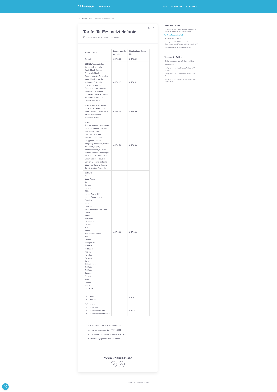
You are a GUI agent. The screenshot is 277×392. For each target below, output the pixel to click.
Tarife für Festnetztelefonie (104, 18)
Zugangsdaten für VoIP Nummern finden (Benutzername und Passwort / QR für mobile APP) (181, 43)
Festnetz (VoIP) (87, 18)
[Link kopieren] (153, 28)
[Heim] (85, 6)
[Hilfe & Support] (5, 386)
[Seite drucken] (149, 28)
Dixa (147, 382)
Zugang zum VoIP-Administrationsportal (177, 47)
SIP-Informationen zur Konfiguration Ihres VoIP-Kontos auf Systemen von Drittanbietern (180, 30)
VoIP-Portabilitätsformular (172, 38)
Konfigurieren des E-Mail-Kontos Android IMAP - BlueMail (180, 69)
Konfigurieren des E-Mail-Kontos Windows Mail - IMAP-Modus (180, 80)
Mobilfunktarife (169, 64)
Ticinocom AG (104, 6)
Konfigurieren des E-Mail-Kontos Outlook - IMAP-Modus (180, 75)
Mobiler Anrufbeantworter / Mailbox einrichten (179, 61)
